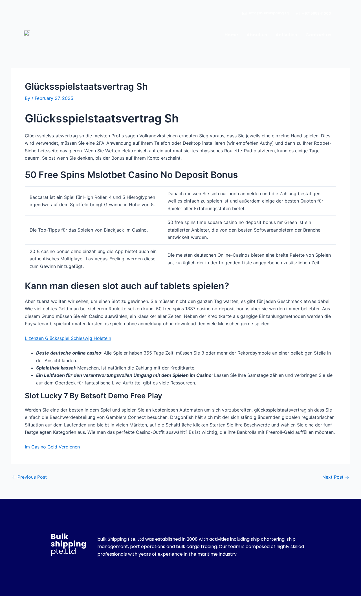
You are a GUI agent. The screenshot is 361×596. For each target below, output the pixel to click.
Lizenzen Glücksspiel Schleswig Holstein (68, 338)
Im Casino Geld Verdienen (52, 447)
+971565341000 (316, 13)
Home (231, 35)
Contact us (318, 35)
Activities (286, 35)
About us (256, 35)
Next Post (335, 477)
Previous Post (29, 477)
